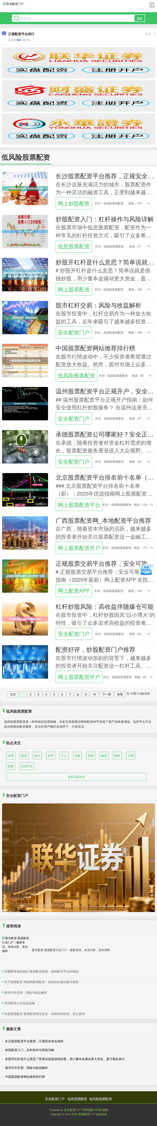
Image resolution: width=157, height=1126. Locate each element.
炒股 (77, 755)
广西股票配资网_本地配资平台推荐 (103, 520)
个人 (64, 755)
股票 (24, 755)
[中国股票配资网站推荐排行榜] (25, 360)
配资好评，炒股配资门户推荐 (95, 649)
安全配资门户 (74, 332)
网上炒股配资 (74, 203)
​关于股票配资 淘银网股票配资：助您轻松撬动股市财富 (41, 982)
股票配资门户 (86, 1114)
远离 (11, 755)
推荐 (11, 766)
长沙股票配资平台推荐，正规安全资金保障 (34, 1041)
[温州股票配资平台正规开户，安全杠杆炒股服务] (25, 403)
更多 (148, 33)
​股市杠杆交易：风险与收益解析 (25, 992)
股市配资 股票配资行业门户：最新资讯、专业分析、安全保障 (71, 950)
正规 (130, 755)
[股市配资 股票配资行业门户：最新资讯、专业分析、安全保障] (16, 950)
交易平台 (27, 766)
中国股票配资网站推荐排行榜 (95, 347)
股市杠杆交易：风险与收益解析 (98, 305)
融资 (104, 755)
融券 (117, 755)
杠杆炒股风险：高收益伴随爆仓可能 (105, 606)
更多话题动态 (76, 777)
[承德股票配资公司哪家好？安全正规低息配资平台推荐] (25, 446)
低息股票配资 (74, 246)
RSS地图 (87, 1110)
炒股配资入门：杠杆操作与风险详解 (105, 218)
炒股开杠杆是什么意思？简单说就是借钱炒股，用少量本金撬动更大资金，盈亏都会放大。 (66, 1059)
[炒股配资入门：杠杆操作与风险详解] (25, 231)
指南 (91, 755)
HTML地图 (101, 1110)
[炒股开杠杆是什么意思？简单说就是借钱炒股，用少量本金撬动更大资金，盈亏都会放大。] (25, 274)
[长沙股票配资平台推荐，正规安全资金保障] (25, 188)
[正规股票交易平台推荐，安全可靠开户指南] (25, 575)
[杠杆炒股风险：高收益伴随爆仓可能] (25, 618)
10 (94, 694)
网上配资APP (74, 590)
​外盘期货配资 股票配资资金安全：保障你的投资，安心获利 (44, 1013)
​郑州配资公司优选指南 (19, 1003)
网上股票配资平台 (79, 504)
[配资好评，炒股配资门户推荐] (25, 661)
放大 (37, 755)
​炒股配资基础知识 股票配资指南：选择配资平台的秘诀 (41, 971)
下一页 (106, 694)
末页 (120, 694)
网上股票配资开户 (79, 547)
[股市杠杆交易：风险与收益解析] (25, 317)
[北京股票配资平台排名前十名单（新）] (25, 489)
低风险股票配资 (76, 375)
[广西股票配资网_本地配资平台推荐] (25, 532)
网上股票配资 (74, 289)
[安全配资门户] (13, 7)
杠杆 (51, 755)
